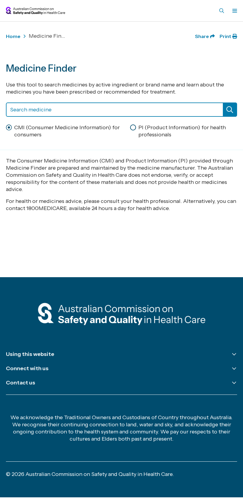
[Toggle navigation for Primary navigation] (233, 10)
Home (13, 36)
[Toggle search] (222, 11)
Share (202, 36)
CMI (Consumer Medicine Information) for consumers (67, 131)
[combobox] (121, 109)
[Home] (122, 315)
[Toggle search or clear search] (230, 109)
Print (225, 36)
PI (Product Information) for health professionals (182, 131)
